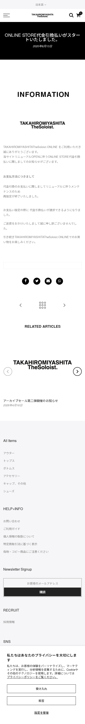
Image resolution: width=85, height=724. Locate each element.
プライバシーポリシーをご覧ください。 (32, 677)
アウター (9, 453)
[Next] (77, 371)
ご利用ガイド (11, 529)
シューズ (8, 491)
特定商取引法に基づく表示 (20, 544)
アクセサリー (11, 476)
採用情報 (9, 622)
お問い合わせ (11, 521)
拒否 (41, 701)
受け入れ (41, 689)
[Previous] (7, 371)
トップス (9, 461)
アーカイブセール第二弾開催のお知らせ (30, 400)
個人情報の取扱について (18, 536)
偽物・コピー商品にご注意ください (26, 551)
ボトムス (9, 468)
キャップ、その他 (14, 483)
